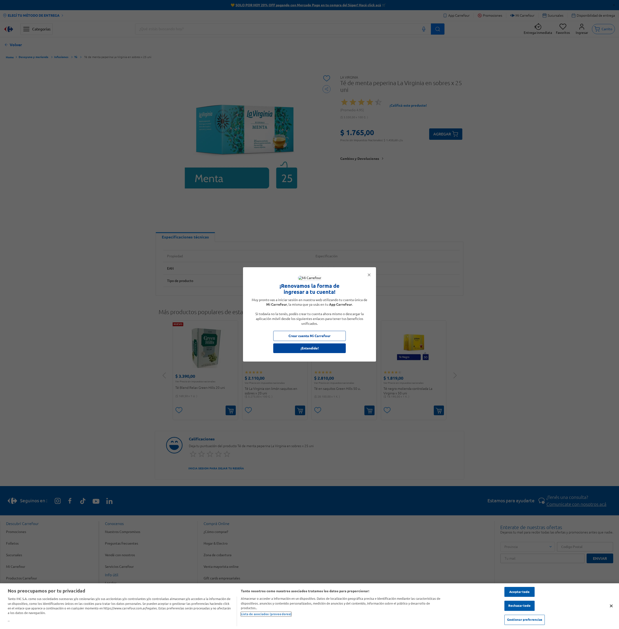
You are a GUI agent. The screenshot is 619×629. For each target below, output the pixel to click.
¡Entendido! (310, 348)
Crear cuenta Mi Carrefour (309, 336)
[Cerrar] (611, 605)
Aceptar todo (519, 592)
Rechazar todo (519, 605)
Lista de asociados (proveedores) (266, 614)
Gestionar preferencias (524, 620)
